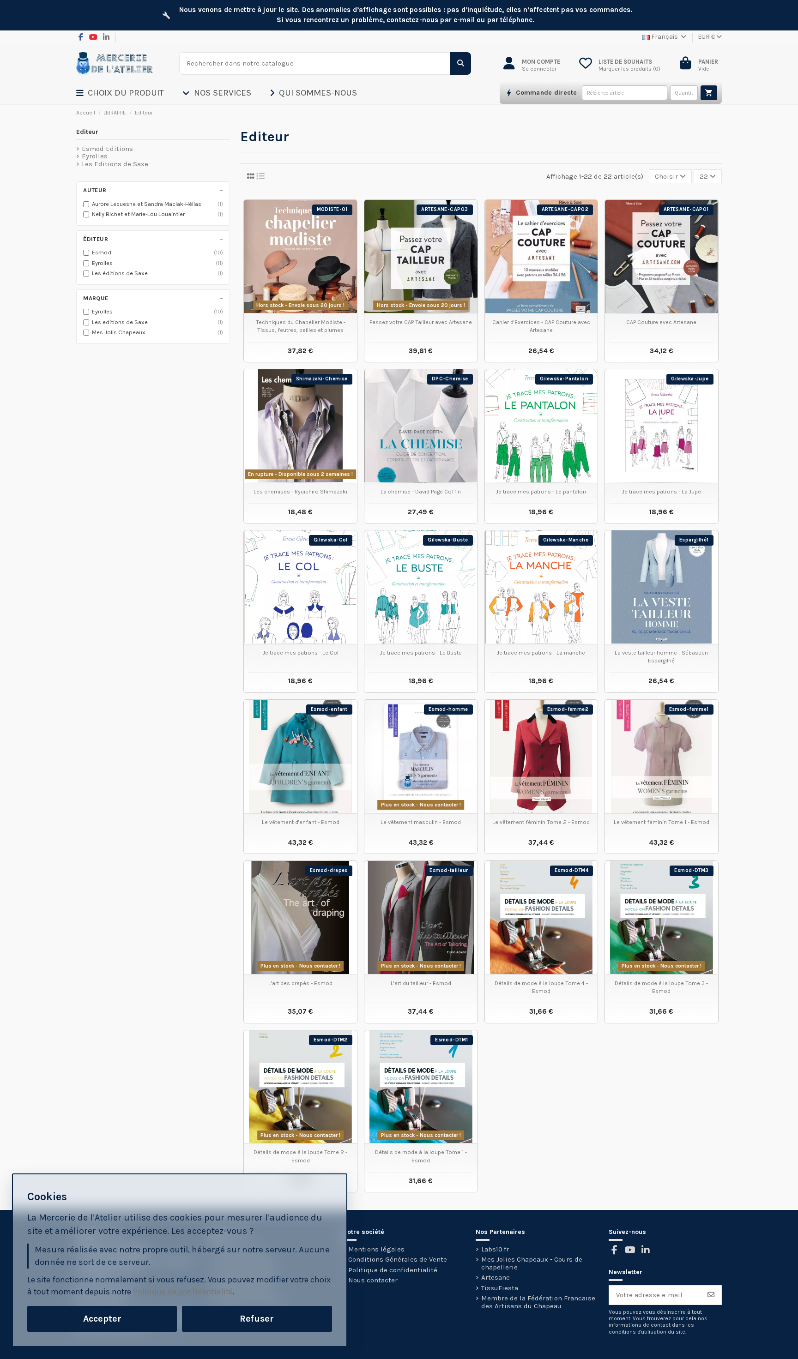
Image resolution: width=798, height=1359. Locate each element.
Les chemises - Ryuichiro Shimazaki (300, 491)
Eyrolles (95, 156)
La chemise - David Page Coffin (421, 491)
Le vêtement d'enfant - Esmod (300, 822)
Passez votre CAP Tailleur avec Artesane (420, 322)
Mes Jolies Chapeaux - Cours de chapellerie (531, 1263)
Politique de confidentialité (392, 1270)
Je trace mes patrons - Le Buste (421, 652)
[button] (129, 93)
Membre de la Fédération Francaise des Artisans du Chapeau (538, 1302)
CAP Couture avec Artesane (661, 322)
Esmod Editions (107, 149)
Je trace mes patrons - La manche (541, 652)
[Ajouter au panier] (709, 92)
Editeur (87, 132)
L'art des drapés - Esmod (300, 983)
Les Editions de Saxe (115, 164)
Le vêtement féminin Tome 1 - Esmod (661, 822)
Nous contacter (373, 1280)
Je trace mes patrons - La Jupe (661, 491)
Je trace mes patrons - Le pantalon (541, 491)
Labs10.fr (495, 1249)
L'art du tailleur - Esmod (421, 983)
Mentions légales (376, 1249)
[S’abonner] (711, 1295)
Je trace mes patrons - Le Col (301, 652)
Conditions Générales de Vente (397, 1259)
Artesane (495, 1277)
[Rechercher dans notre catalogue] (460, 63)
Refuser (257, 1318)
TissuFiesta (499, 1288)
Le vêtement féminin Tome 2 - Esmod (541, 822)
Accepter (102, 1318)
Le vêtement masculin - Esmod (421, 822)
